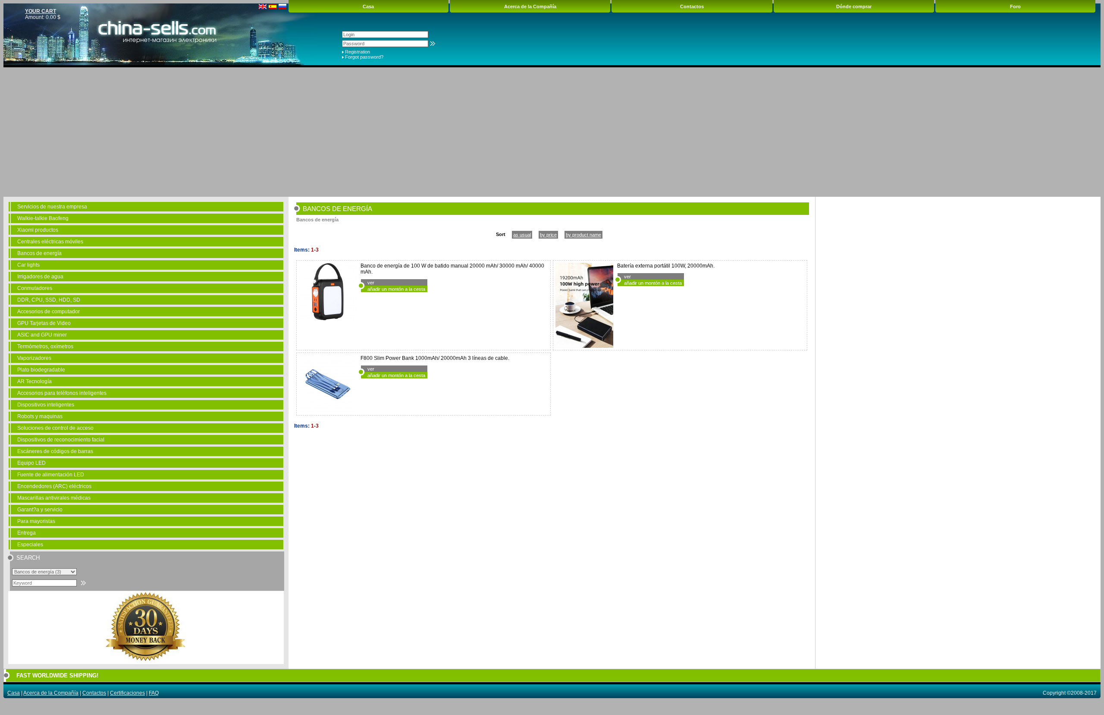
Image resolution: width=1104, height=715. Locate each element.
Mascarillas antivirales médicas (54, 498)
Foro (1015, 6)
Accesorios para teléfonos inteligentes (62, 393)
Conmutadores (34, 288)
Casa (368, 6)
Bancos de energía (39, 253)
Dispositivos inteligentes (45, 405)
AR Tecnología (34, 381)
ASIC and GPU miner (42, 335)
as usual (522, 234)
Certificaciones (127, 693)
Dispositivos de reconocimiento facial (60, 440)
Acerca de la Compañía (530, 6)
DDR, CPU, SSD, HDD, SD (48, 300)
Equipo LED (31, 463)
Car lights (28, 265)
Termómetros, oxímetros (45, 346)
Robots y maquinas (40, 416)
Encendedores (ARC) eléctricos (54, 486)
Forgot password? (364, 57)
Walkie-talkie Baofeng (43, 218)
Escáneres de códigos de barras (55, 451)
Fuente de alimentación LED (50, 475)
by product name (583, 234)
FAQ (154, 693)
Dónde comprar (854, 6)
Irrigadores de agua (40, 277)
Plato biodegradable (41, 370)
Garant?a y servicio (40, 510)
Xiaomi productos (37, 230)
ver (370, 282)
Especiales (30, 545)
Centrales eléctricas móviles (50, 242)
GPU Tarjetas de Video (44, 323)
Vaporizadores (34, 358)
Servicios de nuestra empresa (52, 207)
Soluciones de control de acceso (55, 428)
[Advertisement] (552, 132)
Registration (357, 51)
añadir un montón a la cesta (396, 289)
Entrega (26, 533)
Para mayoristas (36, 521)
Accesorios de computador (48, 312)
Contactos (692, 6)
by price (548, 234)
